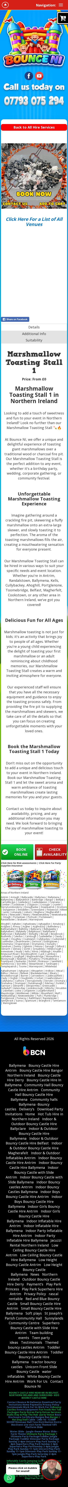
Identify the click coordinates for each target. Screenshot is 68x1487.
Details (34, 327)
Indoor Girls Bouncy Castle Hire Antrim (34, 1209)
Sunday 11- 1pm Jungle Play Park (36, 1452)
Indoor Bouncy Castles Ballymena (33, 1189)
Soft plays (34, 1313)
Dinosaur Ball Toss (27, 1422)
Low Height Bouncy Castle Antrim (31, 1262)
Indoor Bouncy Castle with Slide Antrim (32, 1172)
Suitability (34, 340)
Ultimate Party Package (25, 1436)
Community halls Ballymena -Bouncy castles (31, 1104)
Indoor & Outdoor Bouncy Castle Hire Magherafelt (35, 1148)
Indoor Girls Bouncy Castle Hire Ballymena (33, 1216)
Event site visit (25, 1424)
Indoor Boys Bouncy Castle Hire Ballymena (35, 1201)
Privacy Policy (35, 1294)
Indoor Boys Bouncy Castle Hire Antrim (33, 1194)
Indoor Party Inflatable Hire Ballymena (31, 1238)
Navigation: (46, 5)
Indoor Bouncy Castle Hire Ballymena (35, 1165)
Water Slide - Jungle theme (26, 1431)
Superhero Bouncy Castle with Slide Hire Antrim (35, 1328)
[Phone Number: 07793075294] (34, 101)
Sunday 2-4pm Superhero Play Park (35, 1443)
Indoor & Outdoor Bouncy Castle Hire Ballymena (34, 1133)
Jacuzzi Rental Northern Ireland (35, 1242)
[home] (5, 5)
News (34, 1274)
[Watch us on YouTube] (39, 75)
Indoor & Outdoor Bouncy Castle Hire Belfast (32, 1141)
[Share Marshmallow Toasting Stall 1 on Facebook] (34, 319)
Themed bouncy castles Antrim (33, 1345)
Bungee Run (42, 1417)
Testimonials (31, 1342)
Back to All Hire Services (34, 127)
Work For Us (37, 1381)
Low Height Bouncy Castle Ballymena (36, 1269)
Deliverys (35, 1402)
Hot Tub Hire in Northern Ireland (37, 1116)
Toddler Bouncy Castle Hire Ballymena (37, 1357)
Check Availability (55, 852)
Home (30, 1114)
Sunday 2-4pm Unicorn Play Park (28, 1441)
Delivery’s (26, 1109)
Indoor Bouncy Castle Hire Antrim (34, 1160)
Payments (36, 1404)
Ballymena (17, 1065)
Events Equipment (27, 1409)
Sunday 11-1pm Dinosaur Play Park (27, 1451)
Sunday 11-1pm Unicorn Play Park (40, 1449)
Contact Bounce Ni (18, 1402)
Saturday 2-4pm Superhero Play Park (39, 1455)
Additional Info (34, 333)
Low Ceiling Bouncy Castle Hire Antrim (32, 1250)
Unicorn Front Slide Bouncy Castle (36, 1369)
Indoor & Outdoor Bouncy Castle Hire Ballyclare (33, 1124)
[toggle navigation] (61, 5)
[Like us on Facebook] (29, 75)
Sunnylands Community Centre (36, 1320)
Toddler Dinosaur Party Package (39, 1438)
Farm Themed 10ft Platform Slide (41, 1426)
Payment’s (35, 1284)
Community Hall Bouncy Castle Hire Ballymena (35, 1095)
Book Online (21, 852)
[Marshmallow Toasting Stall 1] (34, 176)
